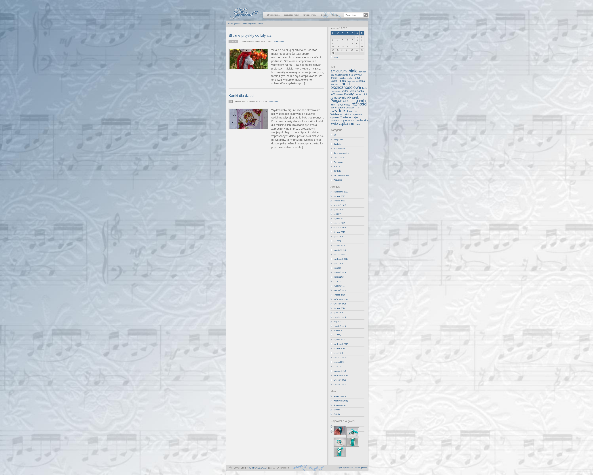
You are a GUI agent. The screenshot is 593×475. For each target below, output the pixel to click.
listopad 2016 (339, 223)
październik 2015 (341, 259)
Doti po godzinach (257, 468)
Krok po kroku (339, 157)
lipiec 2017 (338, 210)
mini (364, 94)
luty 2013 (337, 366)
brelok (333, 77)
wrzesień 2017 (340, 205)
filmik (342, 80)
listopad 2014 (339, 295)
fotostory (351, 81)
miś (331, 98)
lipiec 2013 (338, 353)
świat (358, 124)
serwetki (350, 107)
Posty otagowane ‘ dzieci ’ (253, 24)
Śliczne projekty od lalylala (250, 35)
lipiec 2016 (338, 237)
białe (353, 71)
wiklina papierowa (353, 114)
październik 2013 (341, 344)
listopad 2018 (339, 201)
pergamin (358, 101)
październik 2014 (341, 299)
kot (332, 94)
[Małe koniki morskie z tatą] (347, 427)
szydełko (339, 110)
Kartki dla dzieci (241, 95)
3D (230, 101)
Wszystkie (338, 180)
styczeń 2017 (339, 219)
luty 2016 (337, 241)
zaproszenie (347, 120)
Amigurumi (233, 41)
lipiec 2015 (338, 263)
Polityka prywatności (344, 468)
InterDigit (284, 468)
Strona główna (361, 468)
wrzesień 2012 (340, 380)
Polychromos (343, 104)
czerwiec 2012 (340, 384)
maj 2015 (337, 268)
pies (332, 104)
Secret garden (337, 107)
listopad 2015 (339, 254)
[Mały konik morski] (347, 425)
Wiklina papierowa (341, 175)
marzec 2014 (339, 331)
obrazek (353, 97)
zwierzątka (339, 124)
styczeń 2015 (339, 286)
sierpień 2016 (339, 232)
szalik (358, 108)
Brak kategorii (339, 149)
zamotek (334, 120)
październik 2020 (341, 192)
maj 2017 (337, 214)
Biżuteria (337, 144)
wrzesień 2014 (340, 304)
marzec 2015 (339, 277)
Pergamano (339, 101)
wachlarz (353, 111)
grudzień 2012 (340, 371)
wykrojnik (334, 117)
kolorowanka (357, 91)
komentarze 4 (279, 41)
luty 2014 (337, 335)
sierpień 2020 (339, 196)
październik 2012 (341, 375)
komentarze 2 (274, 101)
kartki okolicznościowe (345, 85)
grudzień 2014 (340, 290)
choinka (342, 78)
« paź (336, 57)
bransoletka (355, 74)
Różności (337, 166)
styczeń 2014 (339, 340)
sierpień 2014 (339, 308)
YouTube (345, 117)
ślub (352, 123)
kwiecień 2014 (340, 326)
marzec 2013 (339, 362)
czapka (349, 78)
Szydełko (337, 171)
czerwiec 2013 (340, 358)
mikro (358, 94)
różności (359, 104)
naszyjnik (340, 97)
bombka (362, 72)
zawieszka (361, 120)
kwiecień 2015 (340, 272)
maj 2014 (337, 322)
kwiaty (349, 94)
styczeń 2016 (339, 246)
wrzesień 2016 (340, 228)
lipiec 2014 (338, 313)
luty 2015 (337, 281)
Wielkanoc (336, 114)
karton (345, 91)
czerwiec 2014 (340, 317)
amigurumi (338, 71)
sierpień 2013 (339, 349)
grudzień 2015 (340, 250)
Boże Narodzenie (339, 75)
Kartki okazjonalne (341, 153)
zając (355, 117)
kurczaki (339, 95)
